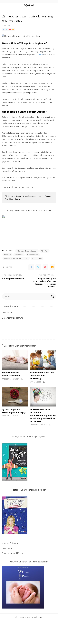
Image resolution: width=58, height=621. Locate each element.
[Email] (13, 29)
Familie (8, 255)
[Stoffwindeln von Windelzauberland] (15, 360)
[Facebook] (3, 29)
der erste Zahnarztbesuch (27, 251)
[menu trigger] (7, 6)
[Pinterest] (10, 29)
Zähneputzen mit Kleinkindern (16, 258)
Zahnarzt (39, 54)
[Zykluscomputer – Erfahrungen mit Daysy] (15, 396)
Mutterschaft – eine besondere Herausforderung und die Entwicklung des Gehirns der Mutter (43, 415)
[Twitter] (6, 29)
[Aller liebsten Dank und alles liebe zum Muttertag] (43, 360)
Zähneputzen (33, 255)
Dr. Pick (45, 251)
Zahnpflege (38, 258)
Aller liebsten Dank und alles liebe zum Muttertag (42, 375)
